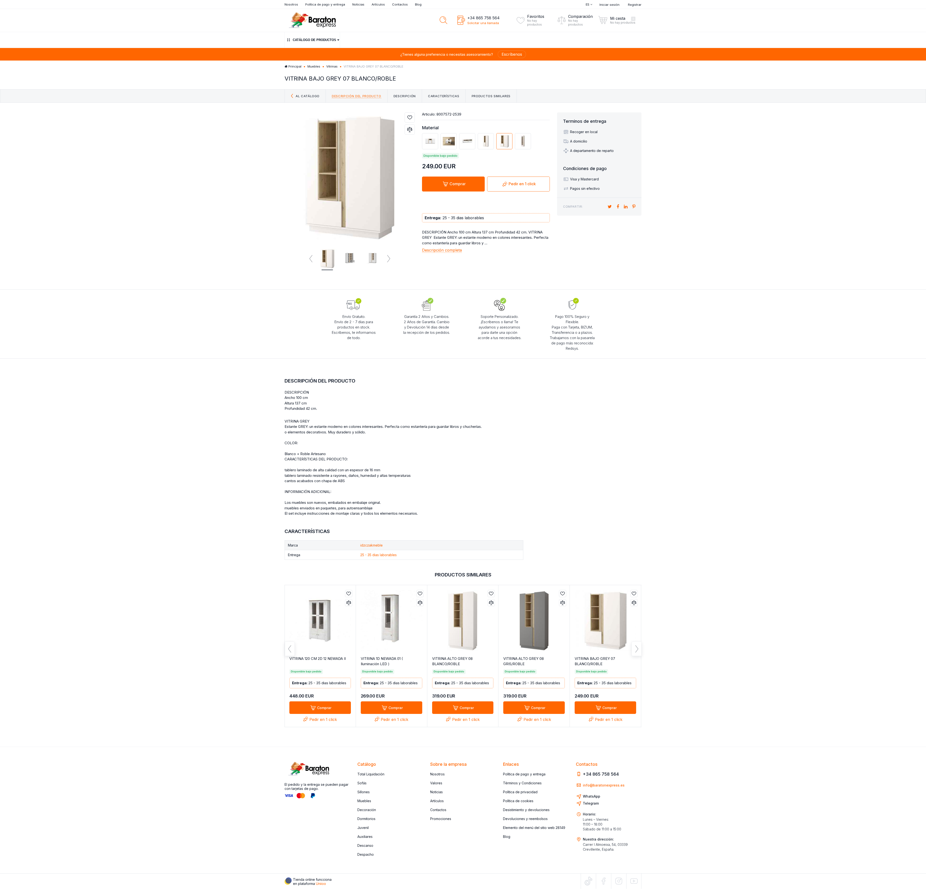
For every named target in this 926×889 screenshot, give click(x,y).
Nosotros (291, 4)
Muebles (313, 66)
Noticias (358, 4)
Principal (294, 66)
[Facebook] (603, 881)
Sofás (362, 783)
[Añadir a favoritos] (410, 117)
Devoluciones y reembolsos (525, 819)
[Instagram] (618, 881)
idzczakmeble (371, 545)
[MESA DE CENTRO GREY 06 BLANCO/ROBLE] (449, 141)
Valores (436, 783)
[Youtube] (633, 881)
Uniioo (321, 884)
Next (388, 259)
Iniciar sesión (609, 5)
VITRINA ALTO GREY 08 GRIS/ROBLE (523, 661)
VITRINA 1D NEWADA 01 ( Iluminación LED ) (382, 661)
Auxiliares (365, 836)
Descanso (365, 845)
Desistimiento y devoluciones (526, 810)
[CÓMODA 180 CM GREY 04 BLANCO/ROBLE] (430, 141)
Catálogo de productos (314, 40)
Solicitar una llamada (483, 23)
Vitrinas (332, 66)
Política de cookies (518, 801)
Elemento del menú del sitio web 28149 (534, 828)
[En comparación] (410, 129)
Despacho (365, 854)
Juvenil (363, 828)
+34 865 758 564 (483, 17)
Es (588, 4)
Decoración (366, 810)
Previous (311, 259)
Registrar (634, 5)
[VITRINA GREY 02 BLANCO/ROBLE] (523, 141)
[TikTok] (588, 881)
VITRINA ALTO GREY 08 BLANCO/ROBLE (452, 661)
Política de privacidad (520, 792)
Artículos (378, 4)
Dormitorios (366, 819)
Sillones (363, 792)
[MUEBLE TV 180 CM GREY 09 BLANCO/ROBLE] (467, 141)
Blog (418, 4)
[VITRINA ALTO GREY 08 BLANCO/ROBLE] (486, 141)
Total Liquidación (370, 774)
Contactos (400, 4)
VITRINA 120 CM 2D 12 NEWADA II (317, 658)
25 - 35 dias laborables (378, 555)
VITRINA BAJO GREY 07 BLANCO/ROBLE (595, 661)
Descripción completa (442, 250)
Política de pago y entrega (325, 4)
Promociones (440, 819)
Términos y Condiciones (522, 783)
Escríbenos (512, 54)
